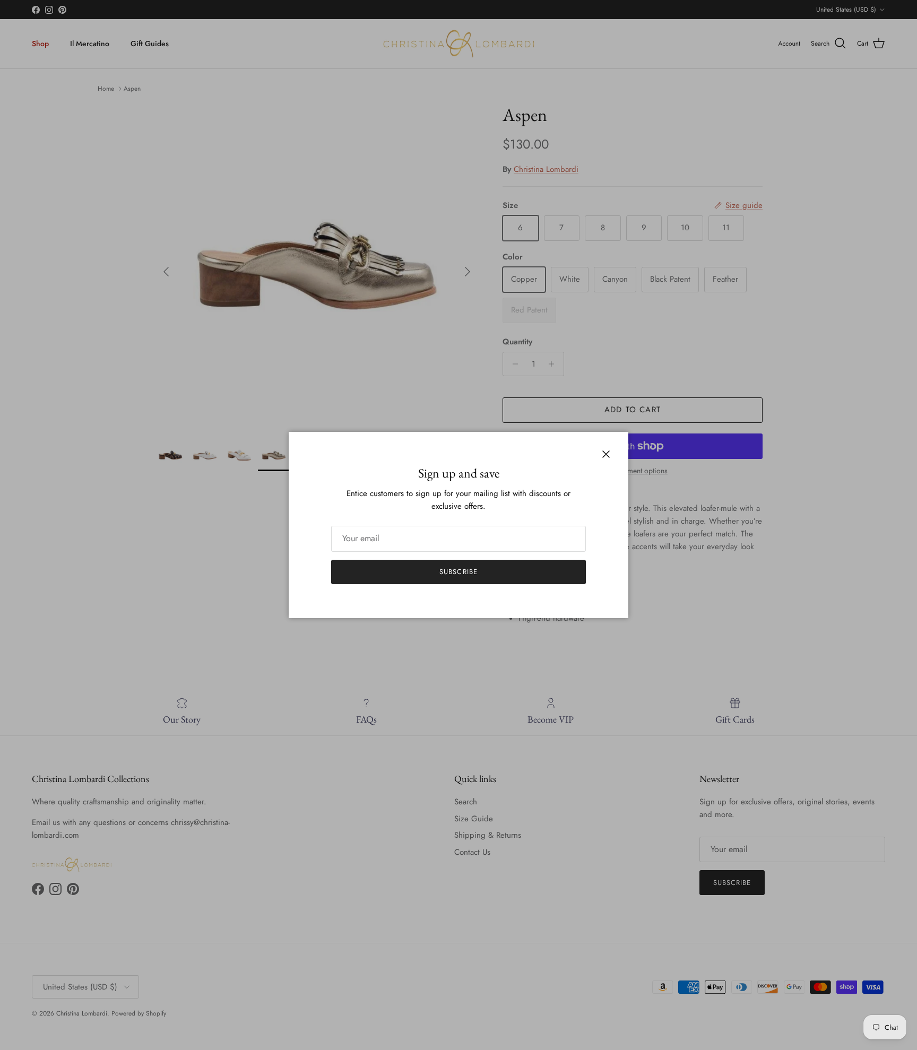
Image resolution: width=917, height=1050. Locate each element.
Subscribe (458, 572)
